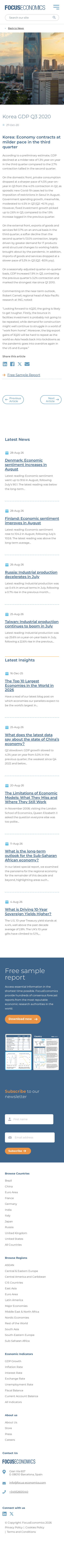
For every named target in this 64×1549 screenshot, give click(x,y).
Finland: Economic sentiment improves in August (32, 520)
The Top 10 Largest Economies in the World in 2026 (29, 685)
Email (9, 1129)
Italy (8, 1215)
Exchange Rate (15, 1378)
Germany (11, 1203)
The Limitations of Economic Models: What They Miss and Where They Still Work (31, 797)
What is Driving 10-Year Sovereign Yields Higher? (28, 911)
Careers (10, 1439)
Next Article (50, 400)
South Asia (12, 1329)
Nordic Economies (17, 1317)
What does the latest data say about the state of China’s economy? (32, 739)
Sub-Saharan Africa (17, 1340)
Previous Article (15, 400)
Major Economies (16, 1306)
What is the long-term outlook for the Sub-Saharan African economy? (31, 855)
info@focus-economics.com (27, 1482)
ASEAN (9, 1265)
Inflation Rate (14, 1367)
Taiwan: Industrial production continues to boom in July (32, 624)
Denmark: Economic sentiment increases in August (26, 464)
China (9, 1186)
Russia (9, 1227)
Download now (20, 1019)
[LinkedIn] (4, 1514)
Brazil (8, 1180)
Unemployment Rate (19, 1384)
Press (8, 1434)
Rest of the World (16, 1323)
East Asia (11, 1288)
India (8, 1209)
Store (8, 1428)
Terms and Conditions (21, 1531)
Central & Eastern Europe (21, 1271)
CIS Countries (14, 1282)
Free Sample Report (23, 375)
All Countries (13, 1244)
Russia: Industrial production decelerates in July (31, 574)
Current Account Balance (21, 1396)
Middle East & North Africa (22, 1311)
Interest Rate (13, 1372)
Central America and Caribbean (25, 1276)
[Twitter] (11, 1514)
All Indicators (13, 1402)
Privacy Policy (14, 1527)
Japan (9, 1221)
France (9, 1198)
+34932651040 (18, 1491)
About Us (11, 1422)
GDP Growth (13, 1361)
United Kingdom (16, 1233)
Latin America (14, 1300)
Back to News (16, 28)
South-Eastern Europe (19, 1335)
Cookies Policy (34, 1527)
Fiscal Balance (14, 1390)
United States (14, 1238)
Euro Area (11, 1192)
